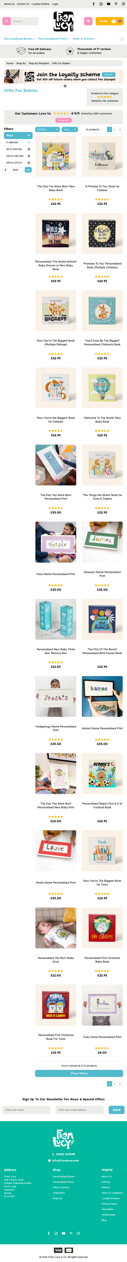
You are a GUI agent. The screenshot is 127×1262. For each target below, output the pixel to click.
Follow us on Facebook (94, 4)
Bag (117, 21)
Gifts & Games (61, 1187)
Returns (106, 1187)
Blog (104, 1220)
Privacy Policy (109, 1203)
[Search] (6, 21)
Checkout (103, 21)
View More (78, 1073)
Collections (59, 1192)
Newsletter (107, 1209)
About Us (107, 1176)
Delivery (106, 1181)
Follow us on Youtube (108, 4)
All (28, 142)
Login (55, 3)
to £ (15, 169)
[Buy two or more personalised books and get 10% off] (63, 76)
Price (9, 135)
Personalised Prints (63, 1181)
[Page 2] (120, 129)
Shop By (57, 1198)
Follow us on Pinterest (116, 4)
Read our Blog (101, 4)
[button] (8, 76)
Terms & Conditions (112, 1192)
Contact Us (23, 3)
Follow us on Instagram (123, 4)
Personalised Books (64, 1176)
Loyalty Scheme (110, 1198)
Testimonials (108, 1214)
